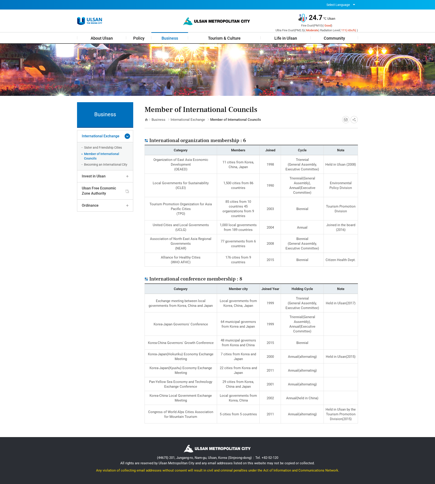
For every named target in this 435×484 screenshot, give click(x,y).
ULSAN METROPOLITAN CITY (89, 21)
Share (354, 119)
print (346, 119)
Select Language (338, 5)
